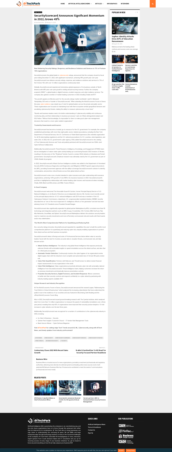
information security (52, 340)
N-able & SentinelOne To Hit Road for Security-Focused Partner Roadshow (91, 351)
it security (64, 340)
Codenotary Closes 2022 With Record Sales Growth (51, 351)
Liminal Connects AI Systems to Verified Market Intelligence (117, 68)
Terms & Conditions (94, 427)
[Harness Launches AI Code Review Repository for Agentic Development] (131, 59)
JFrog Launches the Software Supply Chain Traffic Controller (118, 87)
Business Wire (40, 22)
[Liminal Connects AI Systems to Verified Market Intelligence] (118, 59)
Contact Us (91, 430)
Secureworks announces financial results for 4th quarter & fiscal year (69, 400)
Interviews (125, 3)
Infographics (112, 3)
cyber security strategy (96, 337)
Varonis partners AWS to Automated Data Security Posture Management (94, 400)
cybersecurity (64, 75)
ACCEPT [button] (121, 450)
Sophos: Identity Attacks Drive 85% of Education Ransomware (123, 39)
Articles (98, 3)
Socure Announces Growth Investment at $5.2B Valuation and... (131, 88)
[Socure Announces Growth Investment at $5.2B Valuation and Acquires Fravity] (131, 78)
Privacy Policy (131, 450)
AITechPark (42, 328)
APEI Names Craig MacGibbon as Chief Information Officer (44, 399)
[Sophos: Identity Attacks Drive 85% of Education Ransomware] (125, 25)
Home (63, 3)
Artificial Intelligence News (79, 3)
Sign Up (90, 433)
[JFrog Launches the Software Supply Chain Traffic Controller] (118, 78)
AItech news (38, 337)
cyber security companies (62, 337)
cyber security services (79, 337)
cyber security (48, 337)
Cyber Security (38, 12)
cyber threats (39, 340)
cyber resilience (45, 104)
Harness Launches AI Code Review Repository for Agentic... (131, 68)
